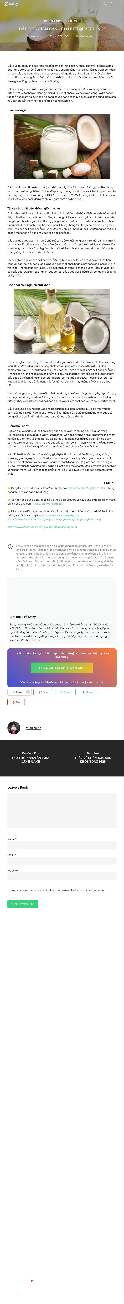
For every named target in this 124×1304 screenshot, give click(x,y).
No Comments (85, 36)
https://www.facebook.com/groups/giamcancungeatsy (42, 526)
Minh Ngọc (37, 36)
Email (11, 854)
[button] (117, 4)
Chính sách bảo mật (23, 1243)
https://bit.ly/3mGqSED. (47, 503)
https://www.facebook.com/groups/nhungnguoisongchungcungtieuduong (54, 519)
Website (12, 870)
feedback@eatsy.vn (21, 1273)
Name (12, 839)
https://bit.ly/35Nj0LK (82, 488)
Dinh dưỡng (52, 21)
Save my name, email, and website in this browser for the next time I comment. (58, 890)
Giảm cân (73, 21)
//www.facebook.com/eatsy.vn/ (59, 515)
